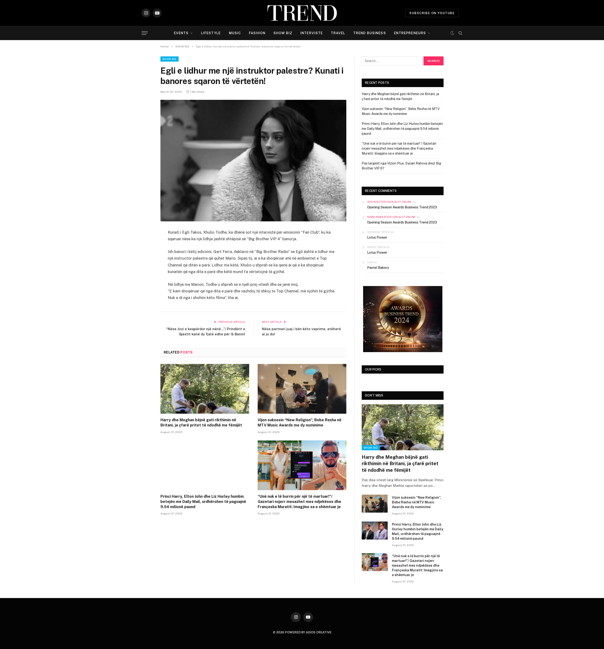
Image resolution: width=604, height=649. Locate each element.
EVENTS (181, 33)
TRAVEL (338, 33)
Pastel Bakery (378, 268)
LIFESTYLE (211, 33)
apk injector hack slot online (389, 201)
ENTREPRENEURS (410, 33)
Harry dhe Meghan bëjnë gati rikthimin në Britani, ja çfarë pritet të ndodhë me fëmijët (201, 422)
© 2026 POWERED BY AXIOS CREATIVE (302, 632)
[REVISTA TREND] (302, 13)
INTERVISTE (311, 33)
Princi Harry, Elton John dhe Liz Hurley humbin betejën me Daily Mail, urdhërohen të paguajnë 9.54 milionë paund (203, 501)
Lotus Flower (377, 237)
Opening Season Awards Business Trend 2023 (402, 207)
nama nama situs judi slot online (391, 216)
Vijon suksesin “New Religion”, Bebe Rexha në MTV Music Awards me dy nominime (299, 422)
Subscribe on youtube (432, 13)
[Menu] (145, 33)
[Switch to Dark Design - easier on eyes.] (452, 33)
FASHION (257, 33)
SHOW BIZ (282, 33)
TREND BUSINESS (369, 33)
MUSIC (235, 33)
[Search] (459, 33)
